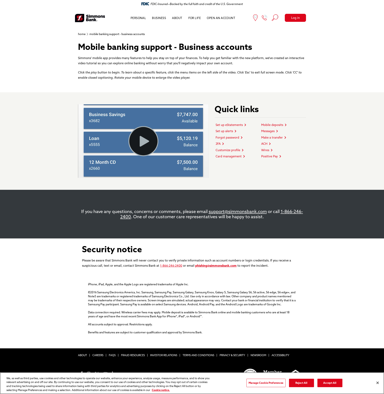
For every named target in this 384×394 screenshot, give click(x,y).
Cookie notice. (161, 389)
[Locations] (255, 18)
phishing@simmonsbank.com (216, 265)
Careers (97, 355)
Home (82, 34)
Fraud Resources (133, 355)
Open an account (221, 18)
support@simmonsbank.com (238, 211)
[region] (192, 383)
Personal (138, 18)
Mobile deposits (272, 125)
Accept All (329, 382)
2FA (218, 144)
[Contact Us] (264, 18)
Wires (265, 150)
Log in (295, 18)
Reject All (301, 382)
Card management (229, 156)
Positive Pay (269, 156)
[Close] (377, 382)
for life (194, 18)
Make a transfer (272, 137)
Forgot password (227, 137)
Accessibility (280, 355)
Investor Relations (163, 355)
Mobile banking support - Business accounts (117, 34)
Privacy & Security (232, 355)
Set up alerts (224, 131)
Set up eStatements (229, 125)
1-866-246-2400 (171, 265)
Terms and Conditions (198, 355)
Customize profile (228, 150)
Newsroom (258, 355)
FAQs (112, 355)
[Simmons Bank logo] (90, 18)
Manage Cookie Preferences (266, 382)
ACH (264, 144)
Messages (268, 131)
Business (159, 18)
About (177, 18)
